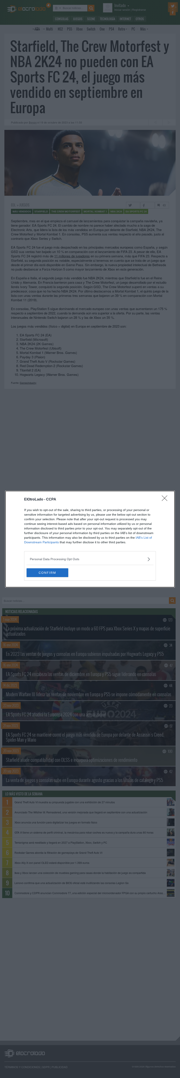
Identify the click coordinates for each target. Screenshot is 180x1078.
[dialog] (90, 539)
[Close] (166, 499)
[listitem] (90, 559)
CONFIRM (47, 572)
